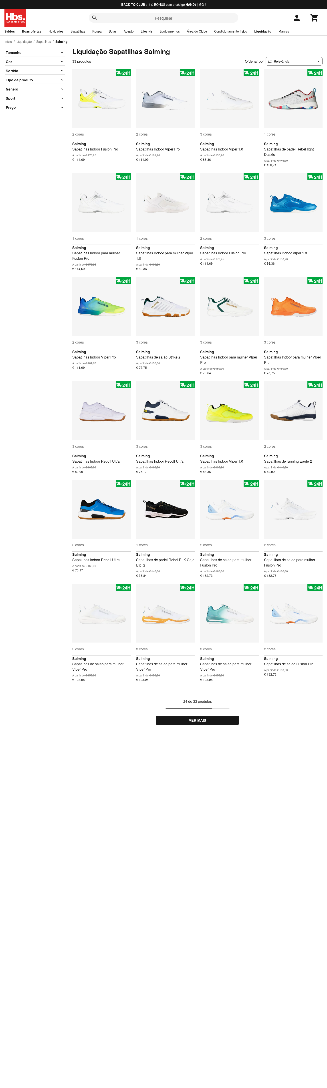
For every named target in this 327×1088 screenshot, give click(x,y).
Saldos (9, 31)
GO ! (202, 4)
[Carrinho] (314, 17)
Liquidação (262, 31)
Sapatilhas (78, 31)
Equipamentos (169, 31)
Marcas (284, 31)
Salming (79, 143)
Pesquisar (163, 18)
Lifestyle (146, 31)
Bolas (113, 31)
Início (8, 41)
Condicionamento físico (230, 31)
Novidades (55, 31)
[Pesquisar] (94, 18)
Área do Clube (197, 31)
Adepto (129, 31)
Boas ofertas (31, 31)
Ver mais (197, 720)
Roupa (97, 31)
